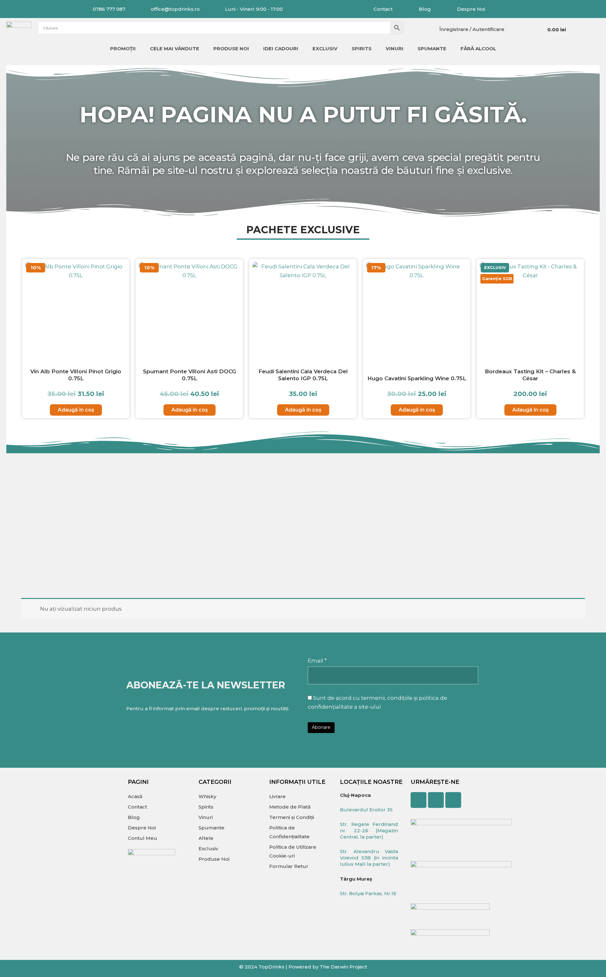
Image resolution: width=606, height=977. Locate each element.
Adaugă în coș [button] (76, 410)
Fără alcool (478, 49)
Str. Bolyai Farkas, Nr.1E (368, 893)
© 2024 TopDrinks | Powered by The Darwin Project (303, 967)
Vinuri (394, 49)
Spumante (432, 49)
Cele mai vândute (174, 49)
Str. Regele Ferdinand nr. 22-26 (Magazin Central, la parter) (369, 830)
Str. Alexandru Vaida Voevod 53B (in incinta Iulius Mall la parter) (369, 857)
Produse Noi (231, 49)
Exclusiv (324, 49)
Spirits (361, 49)
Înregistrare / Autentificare (471, 29)
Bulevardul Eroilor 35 (366, 810)
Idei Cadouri (280, 49)
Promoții (123, 49)
